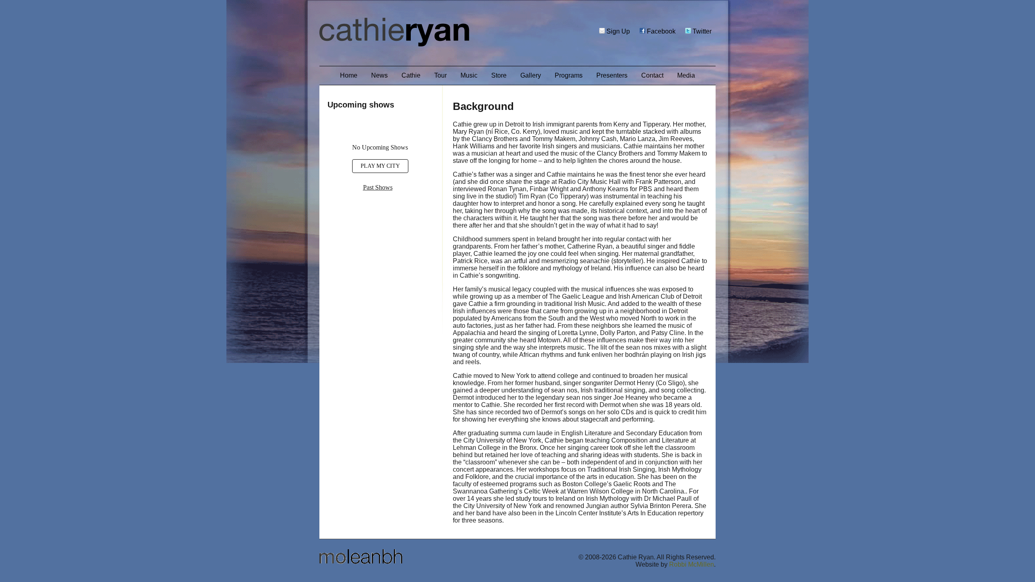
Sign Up (617, 31)
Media (686, 75)
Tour (440, 75)
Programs (569, 75)
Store (499, 75)
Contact (652, 75)
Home (348, 75)
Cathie (410, 75)
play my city (380, 166)
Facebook (660, 31)
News (379, 75)
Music (468, 75)
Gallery (530, 75)
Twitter (701, 31)
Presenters (611, 75)
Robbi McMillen (691, 564)
